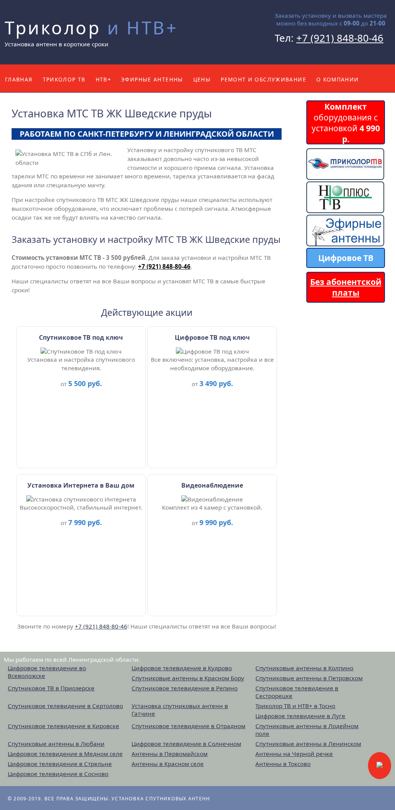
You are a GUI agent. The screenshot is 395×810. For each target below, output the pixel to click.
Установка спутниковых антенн (160, 798)
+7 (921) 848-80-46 (339, 38)
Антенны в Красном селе (168, 764)
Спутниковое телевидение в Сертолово (65, 706)
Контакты (21, 107)
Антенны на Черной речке (294, 753)
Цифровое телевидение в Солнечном (186, 743)
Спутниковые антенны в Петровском (309, 678)
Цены (202, 79)
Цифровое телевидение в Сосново (58, 774)
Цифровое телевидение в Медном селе (65, 753)
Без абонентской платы (345, 287)
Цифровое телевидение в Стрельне (60, 764)
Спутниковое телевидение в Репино (185, 688)
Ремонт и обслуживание (263, 79)
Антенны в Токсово (283, 764)
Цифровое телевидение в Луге (300, 716)
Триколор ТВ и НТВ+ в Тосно (295, 706)
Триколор (91, 27)
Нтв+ (103, 79)
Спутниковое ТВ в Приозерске (51, 688)
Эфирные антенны (152, 79)
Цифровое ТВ (345, 257)
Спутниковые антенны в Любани (56, 743)
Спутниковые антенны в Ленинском (308, 743)
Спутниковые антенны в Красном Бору (188, 678)
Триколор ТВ (64, 79)
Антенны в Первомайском (170, 753)
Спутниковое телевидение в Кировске (63, 726)
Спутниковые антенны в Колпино (304, 668)
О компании (337, 79)
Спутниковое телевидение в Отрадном (188, 726)
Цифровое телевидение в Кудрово (182, 668)
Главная (19, 79)
